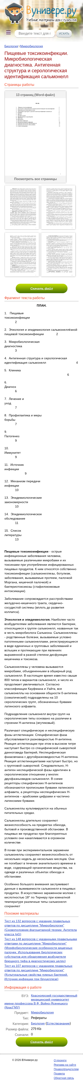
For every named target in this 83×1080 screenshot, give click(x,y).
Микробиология (31, 46)
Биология (11, 46)
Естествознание (58, 1023)
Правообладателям (66, 1069)
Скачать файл (41, 288)
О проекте (60, 1060)
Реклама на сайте (65, 1064)
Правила (59, 1073)
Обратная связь (64, 1078)
